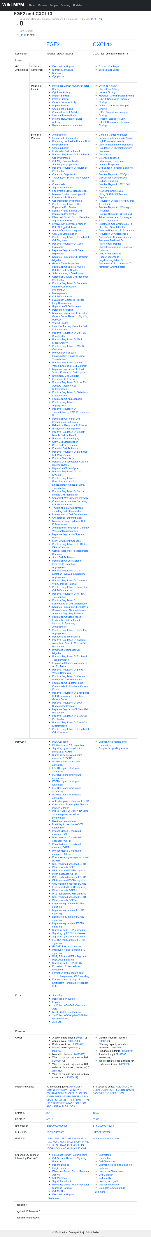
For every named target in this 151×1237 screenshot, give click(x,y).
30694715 (116, 1047)
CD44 (49, 1090)
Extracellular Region (63, 66)
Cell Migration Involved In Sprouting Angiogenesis (65, 162)
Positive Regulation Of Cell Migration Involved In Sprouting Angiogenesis (68, 574)
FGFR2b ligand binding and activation (66, 796)
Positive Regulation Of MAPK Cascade (68, 347)
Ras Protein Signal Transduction (69, 190)
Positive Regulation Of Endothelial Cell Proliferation (70, 156)
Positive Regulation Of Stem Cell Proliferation (69, 717)
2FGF (56, 1145)
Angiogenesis (59, 134)
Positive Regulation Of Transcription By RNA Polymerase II (70, 412)
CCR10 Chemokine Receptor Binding (114, 107)
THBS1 (66, 1106)
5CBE (103, 1138)
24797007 (57, 1050)
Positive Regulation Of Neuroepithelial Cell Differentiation (70, 601)
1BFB (56, 1138)
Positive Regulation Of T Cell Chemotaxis (114, 185)
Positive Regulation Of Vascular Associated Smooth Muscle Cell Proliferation (69, 643)
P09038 (60, 1132)
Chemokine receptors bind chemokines (113, 743)
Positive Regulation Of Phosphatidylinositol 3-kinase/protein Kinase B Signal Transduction (68, 483)
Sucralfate (57, 995)
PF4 (71, 1099)
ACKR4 (120, 1086)
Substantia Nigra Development (68, 273)
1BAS (49, 1138)
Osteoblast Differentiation (65, 138)
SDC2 (83, 1103)
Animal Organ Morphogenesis (68, 230)
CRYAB (65, 1090)
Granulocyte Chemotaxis (112, 1187)
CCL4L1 (113, 1090)
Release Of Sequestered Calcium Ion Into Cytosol (70, 463)
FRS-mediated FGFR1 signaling (69, 870)
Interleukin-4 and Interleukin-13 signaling (68, 951)
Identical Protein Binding (65, 115)
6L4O (63, 1148)
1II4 (82, 1141)
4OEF (84, 1145)
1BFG (77, 1138)
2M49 (63, 1145)
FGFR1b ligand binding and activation (66, 769)
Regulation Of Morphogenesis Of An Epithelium (69, 664)
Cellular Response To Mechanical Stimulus (70, 552)
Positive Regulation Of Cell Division (66, 473)
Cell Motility (58, 1191)
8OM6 (84, 1148)
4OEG (49, 1148)
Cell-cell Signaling (108, 181)
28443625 (57, 1070)
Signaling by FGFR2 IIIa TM (67, 963)
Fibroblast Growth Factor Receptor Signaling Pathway (70, 218)
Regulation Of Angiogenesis (67, 398)
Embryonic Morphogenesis (66, 428)
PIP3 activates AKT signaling (68, 745)
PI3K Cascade (60, 741)
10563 (96, 1112)
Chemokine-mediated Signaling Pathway (115, 248)
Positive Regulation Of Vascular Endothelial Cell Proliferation (69, 677)
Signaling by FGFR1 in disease (68, 933)
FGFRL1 (76, 1096)
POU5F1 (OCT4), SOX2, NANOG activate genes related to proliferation (70, 814)
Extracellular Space (62, 69)
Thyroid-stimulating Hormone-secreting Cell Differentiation (68, 509)
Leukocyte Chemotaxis (111, 1171)
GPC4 (49, 1099)
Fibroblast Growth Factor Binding (116, 95)
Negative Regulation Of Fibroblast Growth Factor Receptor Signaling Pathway (70, 316)
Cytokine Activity (61, 92)
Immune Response (109, 164)
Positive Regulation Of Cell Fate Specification (69, 334)
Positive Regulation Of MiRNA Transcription (68, 595)
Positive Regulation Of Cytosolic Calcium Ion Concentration (116, 175)
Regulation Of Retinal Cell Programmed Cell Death (66, 420)
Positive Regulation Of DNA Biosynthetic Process (67, 704)
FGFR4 (67, 1096)
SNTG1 (57, 1106)
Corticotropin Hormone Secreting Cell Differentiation (69, 502)
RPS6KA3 (66, 1103)
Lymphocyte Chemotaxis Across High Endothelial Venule (116, 139)
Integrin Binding (60, 95)
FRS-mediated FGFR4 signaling (69, 893)
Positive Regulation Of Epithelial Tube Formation (69, 658)
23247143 (104, 1041)
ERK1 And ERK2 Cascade (66, 540)
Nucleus (56, 73)
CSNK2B (63, 1093)
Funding (65, 5)
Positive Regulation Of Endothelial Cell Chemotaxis (70, 730)
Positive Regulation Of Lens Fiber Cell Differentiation (70, 588)
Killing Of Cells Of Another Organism (113, 195)
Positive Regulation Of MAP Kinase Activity (67, 341)
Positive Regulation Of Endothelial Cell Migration (70, 238)
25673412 (72, 1077)
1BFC (63, 1138)
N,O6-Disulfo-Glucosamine (66, 1012)
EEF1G (105, 1093)
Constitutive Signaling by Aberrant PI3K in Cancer (70, 806)
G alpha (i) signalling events (113, 748)
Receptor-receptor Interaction (67, 125)
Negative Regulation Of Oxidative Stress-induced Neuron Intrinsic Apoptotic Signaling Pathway (70, 610)
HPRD (23, 34)
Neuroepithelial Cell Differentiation (70, 514)
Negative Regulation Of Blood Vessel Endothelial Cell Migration (69, 370)
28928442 (104, 1057)
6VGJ (110, 1138)
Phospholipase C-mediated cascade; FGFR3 (66, 845)
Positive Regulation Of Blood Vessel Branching (67, 671)
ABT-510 (57, 1021)
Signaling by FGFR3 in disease (68, 936)
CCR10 (121, 1090)
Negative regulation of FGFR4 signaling (68, 924)
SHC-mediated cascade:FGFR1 (69, 864)
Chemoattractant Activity (65, 112)
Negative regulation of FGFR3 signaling (68, 918)
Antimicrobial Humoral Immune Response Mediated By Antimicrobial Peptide (115, 240)
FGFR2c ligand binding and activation (66, 789)
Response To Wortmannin (66, 636)
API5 (72, 1086)
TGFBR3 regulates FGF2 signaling (70, 976)
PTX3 (86, 1099)
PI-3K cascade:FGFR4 (64, 900)
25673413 (78, 1044)
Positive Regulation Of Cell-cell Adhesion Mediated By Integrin (115, 215)
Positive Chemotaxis (63, 458)
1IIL (87, 1141)
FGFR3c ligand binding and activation (66, 776)
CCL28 (104, 1090)
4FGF (70, 1145)
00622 (49, 1119)
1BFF (70, 1138)
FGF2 (53, 44)
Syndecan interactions (64, 821)
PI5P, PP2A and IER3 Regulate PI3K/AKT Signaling (69, 957)
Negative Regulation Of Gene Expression (67, 251)
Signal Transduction (62, 187)
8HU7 (70, 1148)
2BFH (49, 1145)
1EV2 (63, 1141)
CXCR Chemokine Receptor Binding (113, 113)
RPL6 (49, 1103)
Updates (77, 5)
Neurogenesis (59, 293)
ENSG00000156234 (103, 1125)
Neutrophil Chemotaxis (111, 190)
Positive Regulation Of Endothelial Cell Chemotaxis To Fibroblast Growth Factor (70, 696)
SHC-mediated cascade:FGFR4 (69, 897)
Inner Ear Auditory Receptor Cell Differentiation (69, 327)
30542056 (74, 1041)
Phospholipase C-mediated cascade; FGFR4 (66, 852)
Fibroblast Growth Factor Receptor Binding (70, 87)
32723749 (127, 1050)
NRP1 (65, 1099)
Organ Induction (60, 148)
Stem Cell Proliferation (64, 557)
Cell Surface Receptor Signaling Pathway (116, 169)
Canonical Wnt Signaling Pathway (70, 498)
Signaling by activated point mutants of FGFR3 (67, 756)
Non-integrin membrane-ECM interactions (67, 825)
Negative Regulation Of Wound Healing (68, 535)
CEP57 (57, 1090)
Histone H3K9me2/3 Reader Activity (67, 120)
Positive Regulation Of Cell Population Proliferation (66, 205)
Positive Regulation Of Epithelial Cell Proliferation (69, 453)
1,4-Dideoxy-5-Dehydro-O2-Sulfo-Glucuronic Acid (69, 1016)
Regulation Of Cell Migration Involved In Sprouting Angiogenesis (67, 564)
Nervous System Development (68, 194)
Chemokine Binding (62, 108)
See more (53, 1198)
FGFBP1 (82, 1093)
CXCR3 (130, 1090)
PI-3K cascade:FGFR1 (64, 867)
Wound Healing (60, 323)
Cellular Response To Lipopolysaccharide (110, 255)
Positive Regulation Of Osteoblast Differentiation (70, 393)
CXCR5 (97, 1093)
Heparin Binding (60, 105)
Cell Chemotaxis (107, 1161)
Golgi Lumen (59, 1168)
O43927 (97, 1132)
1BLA (84, 1138)
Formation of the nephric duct (68, 972)
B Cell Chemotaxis (109, 220)
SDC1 (76, 1103)
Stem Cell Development (65, 445)
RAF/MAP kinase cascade (66, 946)
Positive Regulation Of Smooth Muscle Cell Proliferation (68, 433)
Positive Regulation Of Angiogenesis (64, 403)
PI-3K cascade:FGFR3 (64, 890)
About (32, 5)
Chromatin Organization (64, 174)
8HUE (77, 1148)
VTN (72, 1106)
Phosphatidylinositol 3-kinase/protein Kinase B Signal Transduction (68, 356)
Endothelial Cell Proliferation (67, 151)
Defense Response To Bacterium (116, 230)
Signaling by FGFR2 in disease (68, 930)
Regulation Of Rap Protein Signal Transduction (116, 202)
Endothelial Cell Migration (65, 375)
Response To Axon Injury (65, 438)
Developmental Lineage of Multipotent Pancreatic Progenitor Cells (70, 983)
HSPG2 (58, 1099)
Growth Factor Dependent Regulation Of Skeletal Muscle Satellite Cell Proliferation (68, 267)
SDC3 (49, 1106)
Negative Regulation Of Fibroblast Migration (70, 258)
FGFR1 (50, 1096)
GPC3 (85, 1096)
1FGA (70, 1141)
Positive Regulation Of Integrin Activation (115, 208)
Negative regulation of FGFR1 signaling (68, 905)
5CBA (96, 1138)
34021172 (81, 1037)
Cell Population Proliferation (67, 200)
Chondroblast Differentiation (67, 517)
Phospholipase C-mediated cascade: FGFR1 (66, 832)
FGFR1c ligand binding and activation (66, 782)
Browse (42, 5)
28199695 (79, 1054)
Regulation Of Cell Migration (67, 306)
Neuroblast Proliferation (64, 197)
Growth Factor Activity (64, 102)
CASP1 (79, 1086)
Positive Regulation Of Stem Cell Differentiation (69, 724)
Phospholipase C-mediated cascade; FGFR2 (66, 839)
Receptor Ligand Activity (112, 118)
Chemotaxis (58, 184)
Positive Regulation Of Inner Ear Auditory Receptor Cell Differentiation (69, 385)
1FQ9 (77, 1141)
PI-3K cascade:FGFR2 (64, 873)
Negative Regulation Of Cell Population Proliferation (67, 212)
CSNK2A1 (75, 1090)
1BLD (49, 1141)
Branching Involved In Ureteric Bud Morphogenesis (70, 142)
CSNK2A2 (51, 1093)
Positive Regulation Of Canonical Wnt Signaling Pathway (69, 582)
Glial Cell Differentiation (64, 233)
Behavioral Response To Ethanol (69, 425)
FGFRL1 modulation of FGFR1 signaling (68, 941)
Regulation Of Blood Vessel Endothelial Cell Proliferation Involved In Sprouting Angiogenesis (67, 621)
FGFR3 (59, 1096)
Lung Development (62, 303)
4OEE (76, 1145)
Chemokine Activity (109, 89)
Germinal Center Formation (113, 134)
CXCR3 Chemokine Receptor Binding (114, 123)
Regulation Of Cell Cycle (65, 468)
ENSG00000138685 (56, 1125)
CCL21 (96, 1090)
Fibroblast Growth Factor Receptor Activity (70, 1172)
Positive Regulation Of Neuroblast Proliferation (70, 169)
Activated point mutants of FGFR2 (70, 801)
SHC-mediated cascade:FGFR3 (69, 883)
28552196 (124, 1064)
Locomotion (105, 1158)
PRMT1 (79, 1099)
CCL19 (128, 1086)
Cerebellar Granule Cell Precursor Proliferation (70, 278)
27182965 (121, 1054)
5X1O (57, 1148)
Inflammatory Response (111, 161)
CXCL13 (103, 44)
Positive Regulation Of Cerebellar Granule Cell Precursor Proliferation (70, 286)
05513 (96, 1119)
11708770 (96, 18)
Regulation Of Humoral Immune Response (115, 149)
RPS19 (57, 1103)
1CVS (56, 1141)
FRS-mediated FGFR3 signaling (69, 887)
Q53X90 (106, 1132)
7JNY (116, 1138)
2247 (49, 1112)
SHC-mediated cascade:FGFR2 (69, 877)
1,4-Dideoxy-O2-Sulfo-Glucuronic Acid (69, 1006)
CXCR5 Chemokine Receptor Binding (114, 100)
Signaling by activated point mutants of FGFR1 (67, 749)
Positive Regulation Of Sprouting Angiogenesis (69, 631)
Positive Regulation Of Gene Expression (67, 245)
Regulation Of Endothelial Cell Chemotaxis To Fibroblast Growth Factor (70, 686)
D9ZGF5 (50, 1132)
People (54, 5)
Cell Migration (59, 1178)
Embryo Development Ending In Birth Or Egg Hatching (69, 225)
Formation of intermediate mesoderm (66, 967)
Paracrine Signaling (62, 309)
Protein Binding (60, 99)
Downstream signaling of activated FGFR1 (70, 858)
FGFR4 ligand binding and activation (66, 763)
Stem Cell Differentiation (65, 441)
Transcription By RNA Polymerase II (70, 179)
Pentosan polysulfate (63, 998)
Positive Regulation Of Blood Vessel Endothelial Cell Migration (69, 364)
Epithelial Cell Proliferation (66, 448)
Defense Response (109, 157)
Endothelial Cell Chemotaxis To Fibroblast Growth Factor (115, 225)
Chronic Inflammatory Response (116, 144)
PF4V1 (120, 1093)
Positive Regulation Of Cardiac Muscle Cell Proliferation (68, 492)
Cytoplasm (58, 76)
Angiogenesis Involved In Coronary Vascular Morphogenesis (70, 529)
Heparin (56, 1002)
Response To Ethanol (63, 379)
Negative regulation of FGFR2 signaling (68, 911)
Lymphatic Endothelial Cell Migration (66, 651)
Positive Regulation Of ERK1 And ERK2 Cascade (70, 545)
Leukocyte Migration (109, 1181)
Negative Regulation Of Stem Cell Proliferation (70, 710)
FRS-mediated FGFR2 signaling (69, 880)
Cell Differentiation (62, 296)
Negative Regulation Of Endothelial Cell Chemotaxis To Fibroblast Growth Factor (115, 263)
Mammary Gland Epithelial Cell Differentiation (68, 522)
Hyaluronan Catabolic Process (68, 299)
